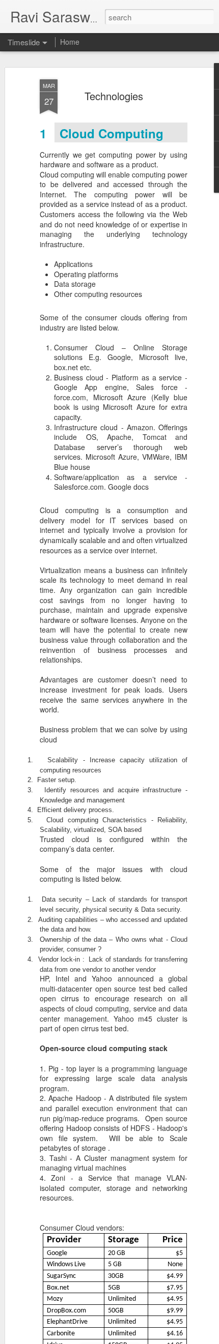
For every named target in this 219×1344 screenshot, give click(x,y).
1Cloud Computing (101, 133)
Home (69, 42)
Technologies (114, 95)
